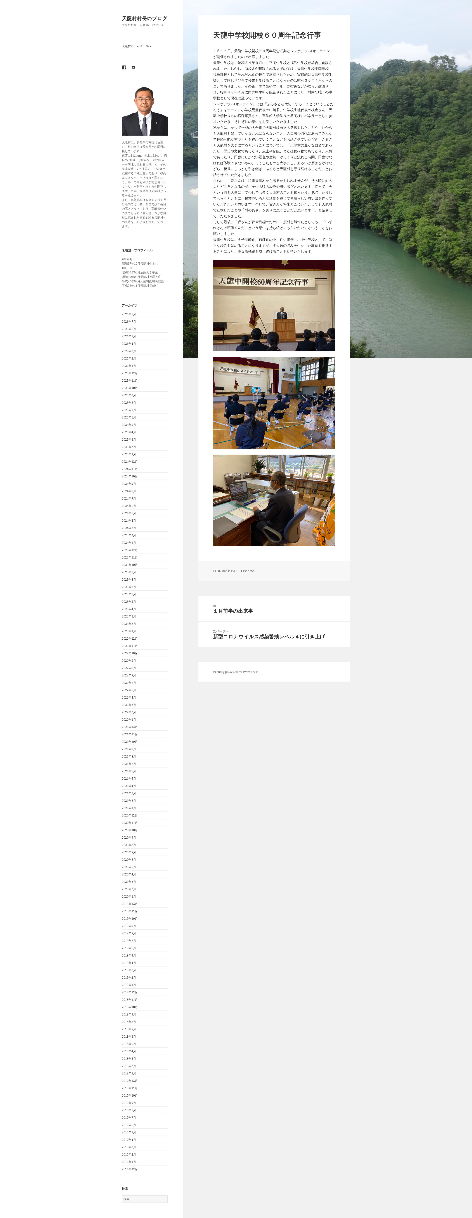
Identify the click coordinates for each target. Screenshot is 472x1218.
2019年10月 (130, 919)
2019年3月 (129, 970)
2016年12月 (130, 1169)
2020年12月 (130, 815)
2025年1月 (129, 454)
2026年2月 (129, 358)
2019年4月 (129, 963)
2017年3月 (129, 1147)
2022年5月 (129, 690)
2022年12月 (130, 638)
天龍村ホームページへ (136, 46)
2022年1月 (129, 720)
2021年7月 (129, 764)
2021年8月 (129, 756)
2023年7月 (129, 587)
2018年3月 (129, 1059)
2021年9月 (129, 749)
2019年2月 (129, 978)
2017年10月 (130, 1095)
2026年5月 (129, 336)
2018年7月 (129, 1029)
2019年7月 (129, 941)
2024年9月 (129, 484)
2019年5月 (129, 955)
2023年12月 (130, 550)
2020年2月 (129, 889)
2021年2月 (129, 801)
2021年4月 (129, 786)
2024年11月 (130, 469)
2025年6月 (129, 417)
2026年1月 (129, 366)
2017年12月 (130, 1081)
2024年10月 (130, 476)
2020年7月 (129, 852)
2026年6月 (129, 329)
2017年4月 (129, 1140)
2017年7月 (129, 1118)
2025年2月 (129, 447)
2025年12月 (130, 373)
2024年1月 (129, 543)
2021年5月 (129, 778)
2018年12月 (130, 992)
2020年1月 (129, 896)
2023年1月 (129, 631)
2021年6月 (129, 771)
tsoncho (249, 571)
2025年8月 (129, 403)
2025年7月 (129, 410)
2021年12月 (130, 727)
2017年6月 (129, 1125)
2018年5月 (129, 1044)
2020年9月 (129, 837)
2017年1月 (129, 1162)
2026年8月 (129, 314)
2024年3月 (129, 528)
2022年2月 (129, 712)
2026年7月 (129, 322)
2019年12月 (130, 904)
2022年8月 (129, 668)
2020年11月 (130, 823)
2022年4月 (129, 697)
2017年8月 (129, 1110)
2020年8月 (129, 845)
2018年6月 (129, 1036)
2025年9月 (129, 395)
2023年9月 (129, 572)
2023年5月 (129, 602)
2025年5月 (129, 425)
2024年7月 (129, 498)
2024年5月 (129, 513)
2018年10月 (130, 1007)
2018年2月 (129, 1066)
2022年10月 (130, 653)
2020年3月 (129, 882)
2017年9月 (129, 1103)
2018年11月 (130, 1000)
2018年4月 (129, 1051)
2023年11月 (130, 557)
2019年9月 (129, 926)
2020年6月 (129, 860)
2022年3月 (129, 705)
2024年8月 (129, 491)
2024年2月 (129, 535)
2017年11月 (130, 1088)
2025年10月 (130, 388)
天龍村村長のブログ (144, 18)
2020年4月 (129, 874)
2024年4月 (129, 521)
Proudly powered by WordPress (235, 672)
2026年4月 (129, 344)
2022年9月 (129, 661)
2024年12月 (130, 462)
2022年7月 (129, 675)
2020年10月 (130, 830)
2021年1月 (129, 808)
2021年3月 (129, 793)
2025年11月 (130, 380)
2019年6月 (129, 948)
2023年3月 (129, 616)
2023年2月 (129, 624)
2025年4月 (129, 432)
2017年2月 (129, 1154)
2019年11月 (130, 911)
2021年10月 (130, 742)
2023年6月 (129, 594)
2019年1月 (129, 985)
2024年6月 (129, 506)
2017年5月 (129, 1132)
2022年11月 (130, 646)
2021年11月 (130, 734)
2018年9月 (129, 1014)
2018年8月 (129, 1022)
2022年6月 (129, 683)
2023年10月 (130, 565)
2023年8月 (129, 579)
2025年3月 (129, 439)
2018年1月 (129, 1073)
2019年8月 (129, 933)
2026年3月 (129, 351)
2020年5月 (129, 867)
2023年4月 (129, 609)
